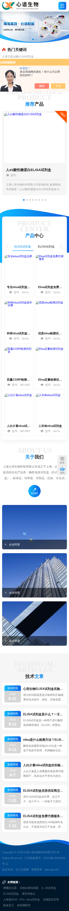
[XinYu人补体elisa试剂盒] (50, 407)
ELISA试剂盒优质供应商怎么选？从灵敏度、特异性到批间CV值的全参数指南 (44, 790)
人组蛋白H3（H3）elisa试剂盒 (21, 899)
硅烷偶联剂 (23, 905)
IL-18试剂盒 (49, 887)
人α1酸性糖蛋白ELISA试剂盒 (28, 170)
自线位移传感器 (29, 887)
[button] (33, 39)
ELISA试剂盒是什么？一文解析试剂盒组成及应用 (44, 714)
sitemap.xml (51, 869)
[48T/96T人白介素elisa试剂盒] (19, 407)
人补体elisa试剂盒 (50, 425)
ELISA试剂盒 (22, 246)
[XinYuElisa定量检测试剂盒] (50, 360)
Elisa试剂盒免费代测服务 (50, 287)
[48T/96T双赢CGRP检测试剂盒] (19, 360)
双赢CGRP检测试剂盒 (19, 379)
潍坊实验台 (28, 893)
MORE (34, 493)
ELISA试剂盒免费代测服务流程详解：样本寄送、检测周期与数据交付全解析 (44, 816)
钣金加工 (8, 905)
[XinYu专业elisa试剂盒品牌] (19, 268)
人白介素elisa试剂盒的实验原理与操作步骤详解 (44, 765)
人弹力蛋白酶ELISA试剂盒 (18, 56)
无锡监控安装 (51, 899)
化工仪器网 (22, 869)
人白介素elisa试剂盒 (19, 425)
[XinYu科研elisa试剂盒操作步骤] (19, 314)
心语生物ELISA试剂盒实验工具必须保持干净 (44, 688)
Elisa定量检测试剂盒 (50, 379)
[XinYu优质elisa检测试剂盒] (50, 314)
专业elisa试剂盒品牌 (19, 287)
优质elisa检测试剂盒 (50, 333)
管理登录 (36, 869)
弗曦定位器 (10, 887)
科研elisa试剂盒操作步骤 (19, 333)
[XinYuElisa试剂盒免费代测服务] (50, 268)
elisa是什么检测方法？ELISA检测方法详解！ (44, 739)
